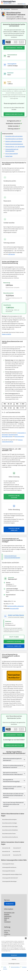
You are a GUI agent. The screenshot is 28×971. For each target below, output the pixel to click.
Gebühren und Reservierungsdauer (13, 141)
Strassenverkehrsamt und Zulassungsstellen (11, 150)
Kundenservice (10, 904)
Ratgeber (6, 914)
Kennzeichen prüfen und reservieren (14, 136)
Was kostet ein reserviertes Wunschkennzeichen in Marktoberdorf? (13, 773)
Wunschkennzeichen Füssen (9, 833)
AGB (5, 920)
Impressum (24, 967)
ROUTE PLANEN (14, 637)
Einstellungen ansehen (14, 963)
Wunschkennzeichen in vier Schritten (14, 139)
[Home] (1, 9)
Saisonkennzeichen (13, 435)
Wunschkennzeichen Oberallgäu (10, 826)
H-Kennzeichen (20, 433)
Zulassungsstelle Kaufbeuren (9, 867)
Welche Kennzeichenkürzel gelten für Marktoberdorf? (12, 759)
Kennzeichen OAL (6, 848)
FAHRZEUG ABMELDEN (14, 646)
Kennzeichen (7, 9)
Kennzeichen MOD (14, 608)
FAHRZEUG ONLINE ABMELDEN (14, 529)
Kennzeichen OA (6, 851)
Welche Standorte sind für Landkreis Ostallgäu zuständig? (12, 787)
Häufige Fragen (8, 156)
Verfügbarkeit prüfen (14, 48)
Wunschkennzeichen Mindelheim (10, 830)
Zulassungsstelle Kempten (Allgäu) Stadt (12, 874)
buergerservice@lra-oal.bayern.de (15, 606)
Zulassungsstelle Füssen (10, 556)
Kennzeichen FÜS (17, 855)
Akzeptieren (14, 955)
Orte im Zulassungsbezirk (11, 153)
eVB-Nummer (11, 254)
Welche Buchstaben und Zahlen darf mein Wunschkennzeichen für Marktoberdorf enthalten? (13, 795)
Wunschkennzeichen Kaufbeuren (10, 837)
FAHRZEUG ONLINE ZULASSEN (14, 496)
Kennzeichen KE (16, 851)
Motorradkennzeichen (7, 436)
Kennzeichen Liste (9, 913)
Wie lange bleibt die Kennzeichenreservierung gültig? (11, 780)
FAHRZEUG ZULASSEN (14, 641)
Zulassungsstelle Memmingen (9, 881)
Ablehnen (14, 959)
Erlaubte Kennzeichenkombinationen (14, 144)
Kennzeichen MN (6, 855)
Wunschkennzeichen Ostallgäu (9, 823)
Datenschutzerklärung (15, 967)
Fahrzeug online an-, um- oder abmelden (15, 146)
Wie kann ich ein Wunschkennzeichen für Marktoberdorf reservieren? (13, 766)
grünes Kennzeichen (19, 436)
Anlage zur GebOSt (6, 334)
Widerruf (6, 918)
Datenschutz (7, 916)
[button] (26, 938)
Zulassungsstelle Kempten (8, 871)
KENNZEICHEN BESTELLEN (14, 114)
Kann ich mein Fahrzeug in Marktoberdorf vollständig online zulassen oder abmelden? (13, 804)
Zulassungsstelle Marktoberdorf (12, 558)
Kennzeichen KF (17, 848)
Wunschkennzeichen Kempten (9, 819)
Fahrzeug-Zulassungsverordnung (12, 441)
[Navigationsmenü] (25, 6)
